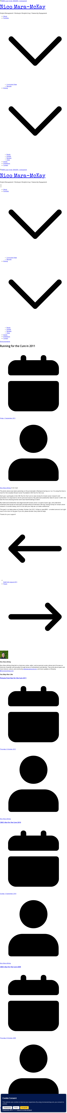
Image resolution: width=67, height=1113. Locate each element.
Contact (5, 165)
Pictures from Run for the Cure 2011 (13, 678)
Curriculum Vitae (12, 84)
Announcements (5, 341)
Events (5, 162)
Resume (9, 86)
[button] (35, 83)
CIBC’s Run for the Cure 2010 (10, 822)
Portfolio (6, 18)
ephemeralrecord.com (30, 669)
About (5, 16)
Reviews (9, 158)
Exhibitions (6, 163)
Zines (8, 160)
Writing (5, 88)
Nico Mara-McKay (22, 7)
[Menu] (1, 185)
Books (8, 154)
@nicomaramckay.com (6, 671)
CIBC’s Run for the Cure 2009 (10, 967)
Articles (9, 156)
